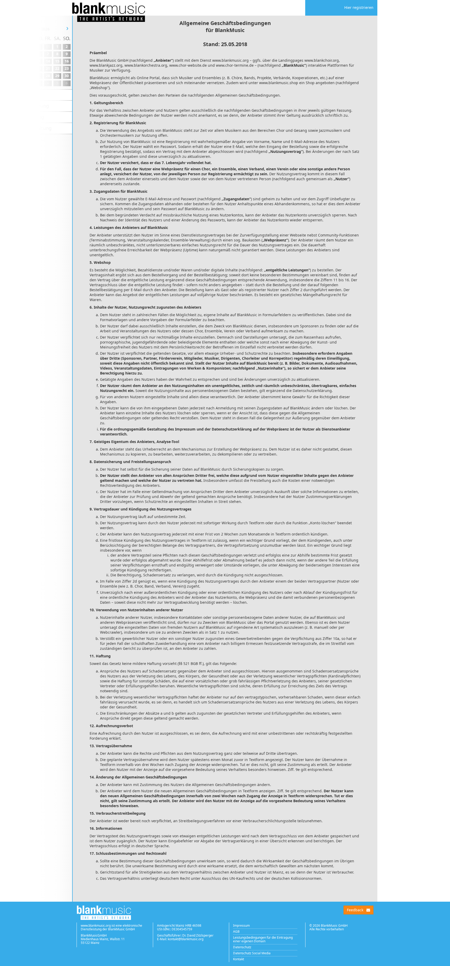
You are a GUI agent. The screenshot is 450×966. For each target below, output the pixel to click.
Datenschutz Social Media (252, 953)
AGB (236, 931)
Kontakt (238, 959)
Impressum (241, 925)
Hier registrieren (358, 7)
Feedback (355, 909)
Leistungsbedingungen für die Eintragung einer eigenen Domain (263, 939)
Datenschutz (242, 947)
